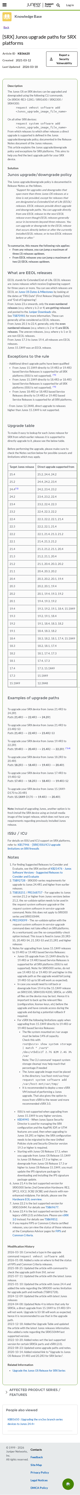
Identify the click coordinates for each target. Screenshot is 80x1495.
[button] (68, 1484)
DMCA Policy (39, 1487)
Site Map (36, 1465)
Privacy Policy (40, 1472)
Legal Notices (39, 1480)
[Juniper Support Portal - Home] (40, 5)
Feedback (37, 1457)
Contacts (36, 1449)
